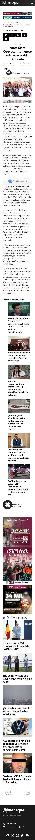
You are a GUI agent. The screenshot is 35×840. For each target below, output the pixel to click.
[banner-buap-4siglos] (17, 17)
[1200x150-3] (17, 101)
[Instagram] (17, 835)
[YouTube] (27, 835)
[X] (12, 835)
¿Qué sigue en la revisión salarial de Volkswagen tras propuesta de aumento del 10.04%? (16, 745)
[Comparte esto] (6, 35)
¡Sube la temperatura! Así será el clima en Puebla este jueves (17, 711)
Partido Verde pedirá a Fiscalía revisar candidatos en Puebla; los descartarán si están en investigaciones (19, 325)
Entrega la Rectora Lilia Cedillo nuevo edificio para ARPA (17, 678)
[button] (27, 3)
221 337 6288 (11, 824)
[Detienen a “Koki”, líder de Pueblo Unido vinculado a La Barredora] (17, 763)
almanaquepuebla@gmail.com (17, 827)
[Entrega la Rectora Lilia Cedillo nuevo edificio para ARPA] (17, 662)
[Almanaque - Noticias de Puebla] (10, 3)
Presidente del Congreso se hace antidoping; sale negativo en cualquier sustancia (18, 455)
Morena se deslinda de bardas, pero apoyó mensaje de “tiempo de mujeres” (19, 356)
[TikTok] (22, 835)
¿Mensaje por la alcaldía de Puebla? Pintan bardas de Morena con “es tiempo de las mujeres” (17, 422)
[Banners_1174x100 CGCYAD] (17, 13)
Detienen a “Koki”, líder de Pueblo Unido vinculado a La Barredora (17, 779)
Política (17, 44)
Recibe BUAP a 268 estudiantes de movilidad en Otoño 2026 (16, 646)
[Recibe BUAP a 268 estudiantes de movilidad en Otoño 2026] (17, 630)
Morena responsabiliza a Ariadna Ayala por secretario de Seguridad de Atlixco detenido (18, 388)
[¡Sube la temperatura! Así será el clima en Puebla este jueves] (17, 695)
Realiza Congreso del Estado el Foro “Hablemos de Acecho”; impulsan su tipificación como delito (18, 488)
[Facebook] (7, 835)
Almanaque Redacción (20, 73)
